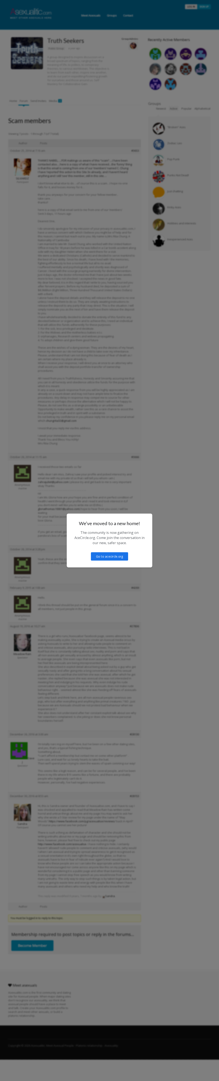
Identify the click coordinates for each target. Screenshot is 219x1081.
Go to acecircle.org (109, 556)
